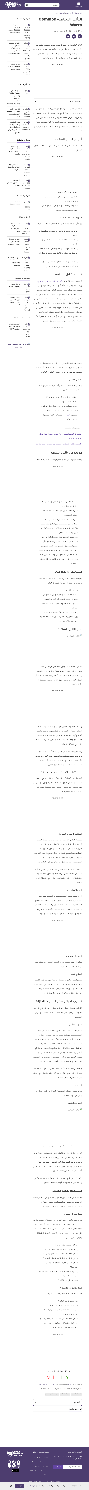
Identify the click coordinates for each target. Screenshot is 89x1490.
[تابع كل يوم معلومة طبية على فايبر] (18, 346)
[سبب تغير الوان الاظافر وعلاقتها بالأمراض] (26, 170)
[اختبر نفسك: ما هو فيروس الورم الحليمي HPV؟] (26, 331)
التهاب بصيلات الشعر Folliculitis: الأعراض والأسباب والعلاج (13, 48)
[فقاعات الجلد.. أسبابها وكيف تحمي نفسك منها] (26, 229)
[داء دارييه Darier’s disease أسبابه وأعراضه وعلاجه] (26, 31)
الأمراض (69, 13)
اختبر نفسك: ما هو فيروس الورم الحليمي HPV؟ (14, 326)
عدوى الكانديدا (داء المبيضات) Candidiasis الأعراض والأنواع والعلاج (14, 127)
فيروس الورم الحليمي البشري (50, 281)
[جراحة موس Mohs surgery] (26, 288)
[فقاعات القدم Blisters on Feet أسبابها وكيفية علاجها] (26, 113)
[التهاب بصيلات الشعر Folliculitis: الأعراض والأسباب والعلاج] (26, 51)
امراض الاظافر (64, 1394)
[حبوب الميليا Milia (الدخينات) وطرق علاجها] (26, 71)
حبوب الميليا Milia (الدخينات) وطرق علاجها (14, 66)
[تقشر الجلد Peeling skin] (26, 206)
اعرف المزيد (31, 1486)
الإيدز (68, 415)
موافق (19, 1486)
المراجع (77, 1402)
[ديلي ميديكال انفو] (13, 5)
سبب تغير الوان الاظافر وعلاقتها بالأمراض (14, 167)
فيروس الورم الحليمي (51, 1394)
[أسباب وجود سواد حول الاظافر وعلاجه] (26, 184)
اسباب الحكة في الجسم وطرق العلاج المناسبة (14, 242)
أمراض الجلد (59, 13)
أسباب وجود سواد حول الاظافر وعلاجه (13, 183)
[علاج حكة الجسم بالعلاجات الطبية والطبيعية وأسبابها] (26, 264)
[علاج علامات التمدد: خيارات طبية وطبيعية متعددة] (26, 153)
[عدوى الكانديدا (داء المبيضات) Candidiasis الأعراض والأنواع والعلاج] (26, 126)
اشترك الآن (57, 1467)
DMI (69, 1385)
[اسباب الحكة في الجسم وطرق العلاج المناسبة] (26, 246)
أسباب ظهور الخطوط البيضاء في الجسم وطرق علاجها (58, 444)
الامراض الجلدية (76, 1394)
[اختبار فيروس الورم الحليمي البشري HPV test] (26, 304)
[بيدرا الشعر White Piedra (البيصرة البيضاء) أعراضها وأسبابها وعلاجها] (26, 92)
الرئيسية (78, 13)
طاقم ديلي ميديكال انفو (46, 1385)
